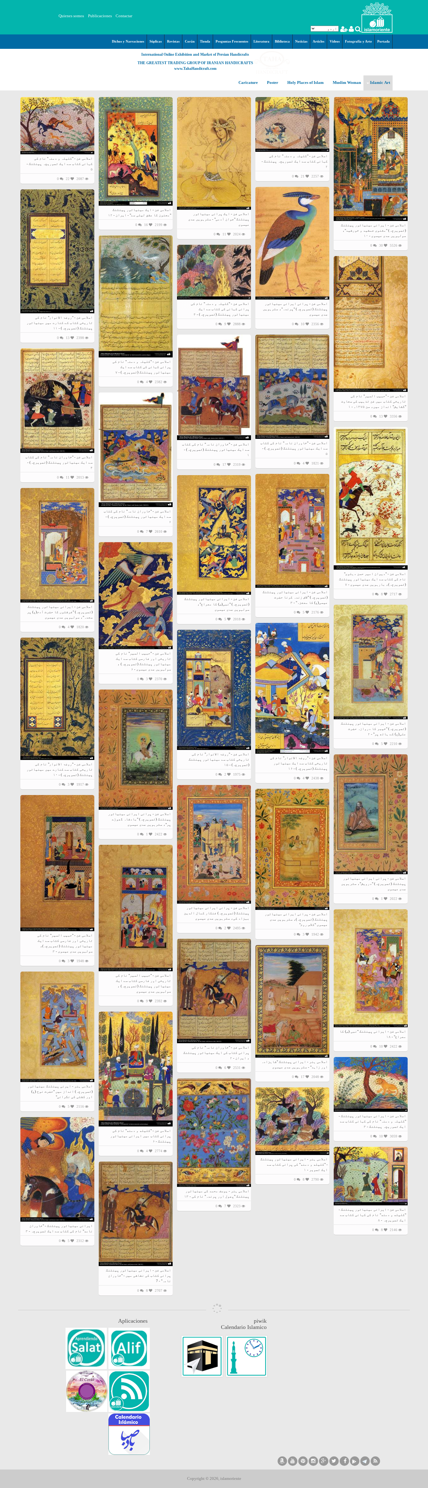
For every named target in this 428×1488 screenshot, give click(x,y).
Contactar (124, 15)
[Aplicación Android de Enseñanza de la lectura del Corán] (129, 1348)
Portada (383, 41)
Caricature (248, 83)
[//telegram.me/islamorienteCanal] (365, 1461)
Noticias (301, 41)
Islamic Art (379, 83)
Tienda (205, 41)
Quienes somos (71, 15)
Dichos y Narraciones (128, 41)
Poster (272, 83)
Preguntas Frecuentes (232, 41)
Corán (190, 41)
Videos (335, 41)
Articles (318, 41)
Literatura (261, 41)
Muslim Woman (346, 83)
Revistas (173, 41)
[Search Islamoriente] (357, 30)
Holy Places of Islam (305, 83)
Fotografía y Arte (358, 41)
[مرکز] (377, 16)
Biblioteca (282, 41)
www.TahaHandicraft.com (195, 68)
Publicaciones (100, 15)
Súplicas (155, 41)
